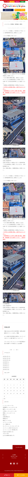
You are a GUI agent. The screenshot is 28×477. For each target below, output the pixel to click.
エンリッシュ (6, 422)
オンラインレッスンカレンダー (10, 426)
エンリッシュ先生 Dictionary (9, 428)
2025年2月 (5, 367)
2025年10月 (5, 360)
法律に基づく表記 (14, 456)
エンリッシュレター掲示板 (9, 429)
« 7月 (4, 398)
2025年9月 (5, 362)
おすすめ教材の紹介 (7, 435)
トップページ (5, 21)
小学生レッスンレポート (8, 411)
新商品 (4, 418)
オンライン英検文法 (20, 9)
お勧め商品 (5, 416)
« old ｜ (12, 349)
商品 (4, 414)
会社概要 (14, 454)
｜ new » (16, 349)
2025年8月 (5, 364)
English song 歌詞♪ (7, 431)
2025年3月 (5, 365)
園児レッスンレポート (8, 409)
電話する (7, 475)
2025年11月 (5, 358)
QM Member (8, 9)
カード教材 (5, 424)
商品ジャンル (6, 420)
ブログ (4, 433)
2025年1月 (5, 369)
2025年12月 (5, 356)
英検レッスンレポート (8, 413)
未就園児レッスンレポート (9, 407)
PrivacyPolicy (14, 457)
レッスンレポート (7, 405)
